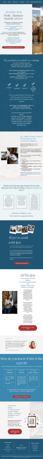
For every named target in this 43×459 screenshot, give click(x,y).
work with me (8, 449)
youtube (35, 450)
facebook (35, 445)
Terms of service (25, 457)
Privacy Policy (17, 457)
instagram (35, 446)
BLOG (8, 451)
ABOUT (8, 446)
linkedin (35, 448)
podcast (8, 447)
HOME (7, 444)
